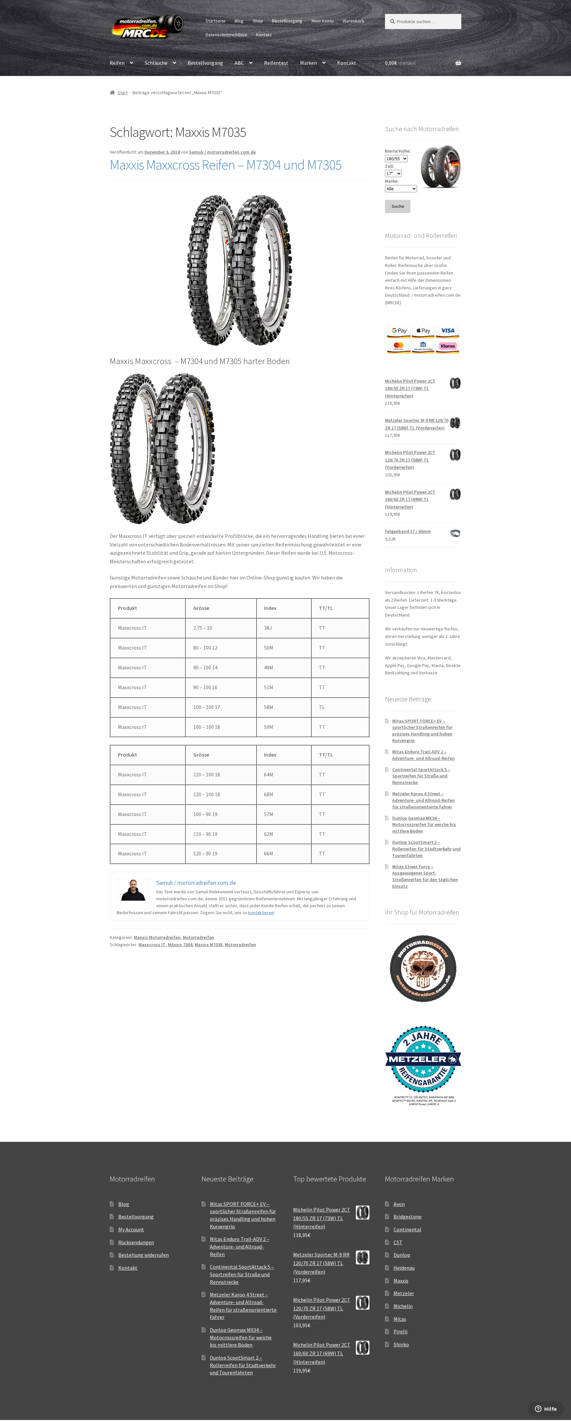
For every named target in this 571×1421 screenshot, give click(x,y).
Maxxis (401, 1280)
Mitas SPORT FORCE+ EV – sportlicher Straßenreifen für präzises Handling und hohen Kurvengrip (422, 730)
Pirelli (400, 1331)
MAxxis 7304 (180, 945)
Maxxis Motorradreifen (157, 937)
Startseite (216, 21)
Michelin (403, 1306)
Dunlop (402, 1255)
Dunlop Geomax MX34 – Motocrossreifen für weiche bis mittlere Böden (424, 824)
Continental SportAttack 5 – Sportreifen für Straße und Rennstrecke (421, 776)
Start (123, 92)
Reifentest (276, 62)
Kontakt (264, 35)
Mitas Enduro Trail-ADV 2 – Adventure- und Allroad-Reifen (423, 755)
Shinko (401, 1344)
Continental (407, 1229)
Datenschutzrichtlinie (226, 35)
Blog (239, 21)
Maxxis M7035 (208, 945)
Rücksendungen (136, 1242)
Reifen (117, 62)
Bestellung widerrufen (143, 1255)
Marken (308, 62)
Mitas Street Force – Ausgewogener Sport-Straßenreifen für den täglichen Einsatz (425, 876)
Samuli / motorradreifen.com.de (222, 152)
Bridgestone (408, 1216)
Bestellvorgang (287, 21)
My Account (131, 1229)
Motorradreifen (198, 937)
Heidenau (404, 1267)
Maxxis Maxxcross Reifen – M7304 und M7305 (226, 164)
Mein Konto (323, 21)
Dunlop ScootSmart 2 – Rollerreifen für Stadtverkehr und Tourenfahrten (426, 848)
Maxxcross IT (152, 945)
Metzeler (404, 1293)
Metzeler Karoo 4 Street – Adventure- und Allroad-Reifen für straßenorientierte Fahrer (423, 800)
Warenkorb (353, 21)
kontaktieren (261, 913)
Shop (258, 21)
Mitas (400, 1319)
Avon (399, 1204)
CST (398, 1242)
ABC (239, 62)
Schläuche (156, 62)
